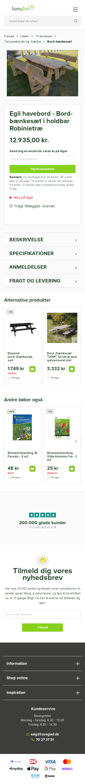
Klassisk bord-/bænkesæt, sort (20, 356)
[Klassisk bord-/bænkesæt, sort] (23, 327)
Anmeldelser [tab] (28, 267)
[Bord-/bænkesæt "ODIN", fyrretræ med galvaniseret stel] (62, 327)
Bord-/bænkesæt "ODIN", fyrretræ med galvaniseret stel (62, 356)
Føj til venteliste (42, 169)
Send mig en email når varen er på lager (38, 151)
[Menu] (77, 9)
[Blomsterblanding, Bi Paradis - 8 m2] (23, 427)
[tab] (42, 239)
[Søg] (76, 21)
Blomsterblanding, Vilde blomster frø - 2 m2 (62, 456)
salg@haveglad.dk (45, 734)
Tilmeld (42, 627)
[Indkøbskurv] (67, 7)
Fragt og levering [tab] (34, 281)
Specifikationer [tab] (31, 253)
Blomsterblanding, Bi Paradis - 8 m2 (22, 454)
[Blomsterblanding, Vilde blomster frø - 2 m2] (62, 427)
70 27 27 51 (45, 740)
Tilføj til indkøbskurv (32, 369)
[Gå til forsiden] (23, 8)
